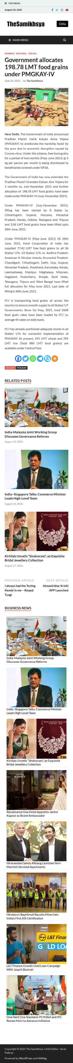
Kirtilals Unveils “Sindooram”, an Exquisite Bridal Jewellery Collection (35, 558)
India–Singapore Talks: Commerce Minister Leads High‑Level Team (35, 496)
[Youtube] (67, 10)
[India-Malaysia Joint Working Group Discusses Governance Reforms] (36, 428)
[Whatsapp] (33, 358)
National (21, 53)
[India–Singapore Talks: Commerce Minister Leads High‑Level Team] (36, 490)
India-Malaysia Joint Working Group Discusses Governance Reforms (31, 434)
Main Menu (20, 40)
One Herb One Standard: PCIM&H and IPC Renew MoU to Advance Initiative (34, 1018)
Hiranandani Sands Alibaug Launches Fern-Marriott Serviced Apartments (34, 865)
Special (32, 53)
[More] (54, 358)
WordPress (25, 1058)
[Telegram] (40, 358)
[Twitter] (57, 10)
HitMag (42, 1058)
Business (9, 53)
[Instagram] (62, 10)
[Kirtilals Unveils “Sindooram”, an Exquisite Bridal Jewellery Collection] (36, 552)
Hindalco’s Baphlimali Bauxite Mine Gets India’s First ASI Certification (33, 916)
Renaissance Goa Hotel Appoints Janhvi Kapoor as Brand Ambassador (32, 813)
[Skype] (47, 358)
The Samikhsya (34, 80)
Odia (62, 24)
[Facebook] (52, 10)
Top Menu (14, 3)
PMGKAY (22, 367)
